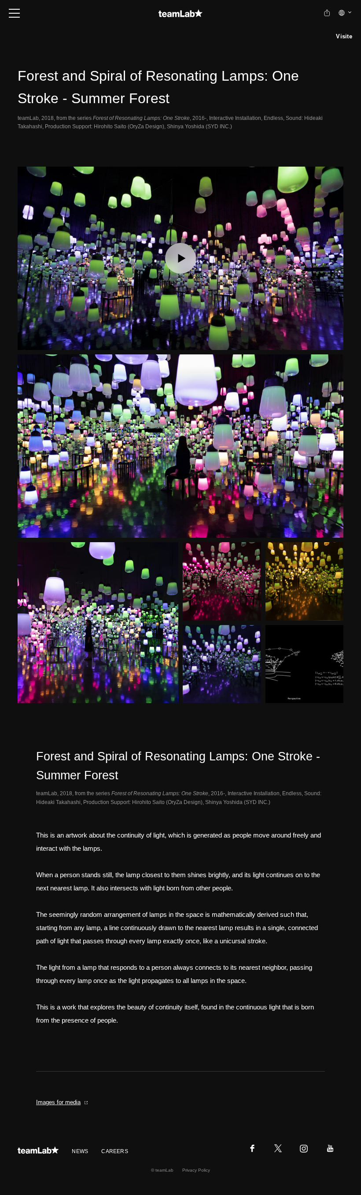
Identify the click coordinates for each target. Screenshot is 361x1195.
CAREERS (114, 1151)
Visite (344, 36)
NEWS (80, 1151)
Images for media (58, 1102)
